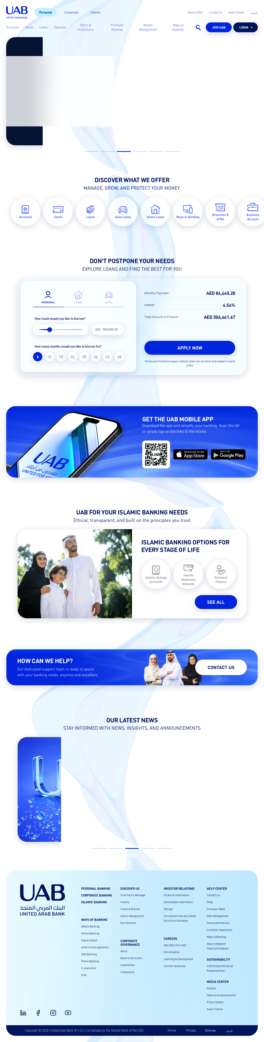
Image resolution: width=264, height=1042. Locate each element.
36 (96, 356)
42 (108, 356)
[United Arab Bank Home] (43, 900)
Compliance (127, 972)
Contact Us (213, 895)
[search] (198, 27)
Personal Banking (95, 888)
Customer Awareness (219, 929)
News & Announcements (221, 995)
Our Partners (128, 923)
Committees (127, 965)
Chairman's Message (132, 895)
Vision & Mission (130, 909)
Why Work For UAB (175, 945)
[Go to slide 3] (124, 151)
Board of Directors (131, 958)
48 (119, 356)
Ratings (168, 909)
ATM (83, 975)
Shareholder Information (178, 902)
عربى (229, 1030)
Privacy (191, 1030)
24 (73, 356)
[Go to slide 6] (173, 151)
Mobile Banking (90, 926)
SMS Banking (89, 954)
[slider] (49, 329)
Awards (211, 988)
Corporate (71, 12)
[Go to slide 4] (140, 151)
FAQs (210, 902)
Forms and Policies (218, 923)
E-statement (88, 968)
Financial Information (176, 895)
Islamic (96, 12)
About (124, 951)
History (124, 902)
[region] (78, 356)
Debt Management (217, 916)
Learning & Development (178, 959)
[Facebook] (36, 1010)
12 (49, 356)
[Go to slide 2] (108, 151)
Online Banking (90, 933)
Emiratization (172, 952)
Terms (171, 1030)
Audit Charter (215, 1009)
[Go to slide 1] (91, 151)
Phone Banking (90, 961)
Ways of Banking (216, 936)
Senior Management (132, 916)
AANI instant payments (95, 947)
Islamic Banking (94, 902)
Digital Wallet (89, 940)
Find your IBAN (216, 909)
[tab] (48, 296)
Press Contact (215, 1002)
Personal (45, 12)
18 (61, 356)
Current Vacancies (175, 966)
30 (84, 356)
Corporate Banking (96, 895)
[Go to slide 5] (156, 151)
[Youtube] (65, 1010)
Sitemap (210, 1030)
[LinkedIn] (21, 1010)
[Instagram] (51, 1010)
